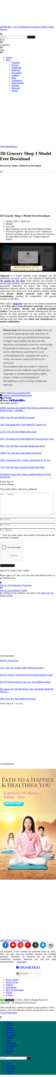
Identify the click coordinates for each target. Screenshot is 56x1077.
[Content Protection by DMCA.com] (7, 1000)
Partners (9, 985)
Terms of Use (12, 982)
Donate (9, 992)
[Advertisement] (28, 106)
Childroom (16, 67)
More (8, 60)
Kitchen (15, 65)
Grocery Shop (9, 395)
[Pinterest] (28, 945)
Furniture (15, 62)
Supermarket (26, 395)
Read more (22, 962)
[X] (35, 945)
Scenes (9, 57)
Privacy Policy (6, 595)
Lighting (15, 75)
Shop (14, 146)
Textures (9, 1048)
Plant (13, 78)
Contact (9, 995)
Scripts (9, 1053)
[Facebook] (5, 945)
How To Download (15, 990)
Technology (11, 1043)
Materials (10, 1050)
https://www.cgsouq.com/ (18, 393)
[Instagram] (20, 945)
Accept (3, 1012)
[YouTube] (13, 945)
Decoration (16, 73)
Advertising (11, 987)
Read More (12, 1012)
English (24, 973)
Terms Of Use (46, 593)
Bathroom (16, 70)
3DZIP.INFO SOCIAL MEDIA (14, 940)
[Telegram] (43, 945)
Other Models (6, 146)
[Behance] (50, 945)
